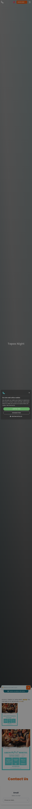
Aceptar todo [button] (16, 409)
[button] (16, 416)
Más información (11, 405)
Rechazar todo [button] (16, 412)
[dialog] (16, 404)
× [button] (29, 392)
